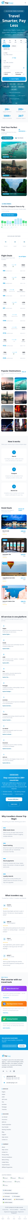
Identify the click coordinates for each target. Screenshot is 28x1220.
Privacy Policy (5, 1154)
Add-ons (4, 1122)
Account (25, 1218)
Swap (15, 57)
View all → (24, 372)
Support (4, 1134)
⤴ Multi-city (6, 49)
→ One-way (6, 46)
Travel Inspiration (6, 1124)
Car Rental (4, 1117)
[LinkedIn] (14, 1071)
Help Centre (5, 1137)
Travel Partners (6, 1164)
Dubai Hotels (21, 86)
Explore (19, 1218)
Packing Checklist (6, 1129)
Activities (4, 1104)
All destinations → (23, 130)
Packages (4, 1107)
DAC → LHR (20, 84)
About (3, 1147)
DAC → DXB (12, 84)
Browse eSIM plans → (14, 799)
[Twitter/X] (6, 1071)
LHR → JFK (14, 86)
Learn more (14, 804)
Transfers (4, 1109)
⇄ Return (14, 46)
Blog (3, 1132)
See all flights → (22, 257)
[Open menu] (25, 2)
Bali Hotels (14, 89)
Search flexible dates (8, 215)
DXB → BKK (6, 86)
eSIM (3, 1097)
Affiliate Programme (7, 1167)
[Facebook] (3, 1071)
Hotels (3, 1094)
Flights (3, 1092)
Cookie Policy (5, 1162)
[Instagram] (10, 1071)
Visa (3, 1102)
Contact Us (4, 1139)
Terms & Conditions (7, 1157)
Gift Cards (4, 1099)
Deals (14, 1218)
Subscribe (22, 1046)
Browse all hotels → (21, 509)
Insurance (4, 1119)
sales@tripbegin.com (11, 1082)
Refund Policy (5, 1159)
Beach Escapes (7, 138)
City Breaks (19, 138)
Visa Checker (5, 1127)
